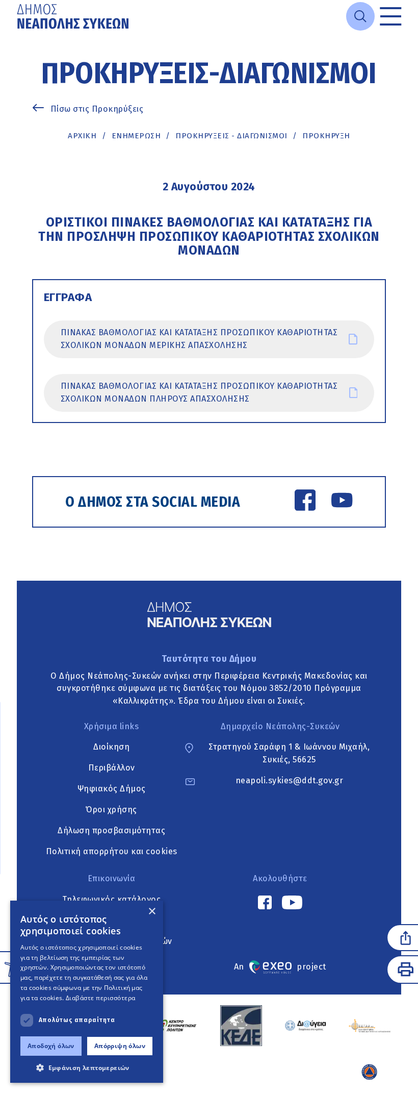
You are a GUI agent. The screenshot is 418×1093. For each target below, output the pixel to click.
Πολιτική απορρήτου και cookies (111, 851)
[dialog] (86, 992)
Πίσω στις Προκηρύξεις (97, 109)
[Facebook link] (305, 502)
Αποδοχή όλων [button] (51, 1045)
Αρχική (82, 135)
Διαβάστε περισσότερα (101, 997)
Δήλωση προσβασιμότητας (111, 830)
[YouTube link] (341, 502)
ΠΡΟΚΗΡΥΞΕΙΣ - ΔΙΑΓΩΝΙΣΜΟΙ (231, 135)
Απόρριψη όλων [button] (119, 1045)
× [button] (151, 911)
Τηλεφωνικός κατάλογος (111, 899)
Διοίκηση (111, 747)
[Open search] (360, 16)
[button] (86, 1067)
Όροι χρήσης (111, 809)
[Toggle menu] (390, 16)
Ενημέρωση (136, 135)
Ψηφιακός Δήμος (111, 788)
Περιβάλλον (111, 768)
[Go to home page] (74, 16)
